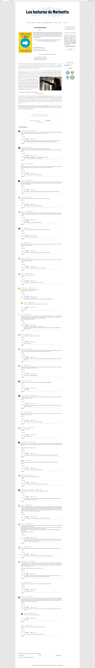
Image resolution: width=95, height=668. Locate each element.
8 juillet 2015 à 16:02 (27, 314)
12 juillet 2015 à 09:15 (33, 496)
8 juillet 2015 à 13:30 (29, 273)
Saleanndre (23, 596)
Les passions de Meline (24, 395)
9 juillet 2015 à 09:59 (32, 420)
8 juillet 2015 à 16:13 (32, 296)
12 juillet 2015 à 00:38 (29, 523)
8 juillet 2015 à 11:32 (32, 173)
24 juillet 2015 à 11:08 (28, 625)
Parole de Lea (23, 163)
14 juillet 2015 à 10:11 (32, 554)
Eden (22, 314)
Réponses (23, 153)
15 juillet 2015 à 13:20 (27, 582)
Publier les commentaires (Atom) (28, 657)
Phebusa (22, 625)
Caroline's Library (24, 441)
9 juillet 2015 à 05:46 (33, 395)
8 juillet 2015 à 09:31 (32, 130)
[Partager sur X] (47, 120)
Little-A (22, 147)
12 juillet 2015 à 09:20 (33, 516)
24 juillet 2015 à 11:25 (32, 607)
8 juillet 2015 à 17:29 (29, 348)
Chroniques (33, 22)
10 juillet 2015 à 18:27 (31, 427)
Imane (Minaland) (24, 561)
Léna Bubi (22, 380)
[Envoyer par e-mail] (45, 120)
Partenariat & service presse (47, 22)
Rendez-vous (38, 22)
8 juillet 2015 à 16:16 (28, 334)
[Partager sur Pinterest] (49, 120)
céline (22, 546)
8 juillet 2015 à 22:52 (29, 380)
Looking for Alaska (53, 63)
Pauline (22, 334)
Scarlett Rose (23, 180)
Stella (22, 228)
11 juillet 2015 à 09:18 (32, 467)
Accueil (28, 22)
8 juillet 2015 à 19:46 (27, 365)
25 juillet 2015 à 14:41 (32, 613)
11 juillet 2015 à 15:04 (38, 489)
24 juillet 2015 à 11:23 (32, 632)
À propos (60, 22)
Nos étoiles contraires (36, 63)
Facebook (70, 46)
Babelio (74, 46)
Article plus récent (22, 655)
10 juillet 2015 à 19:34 (33, 434)
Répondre (22, 134)
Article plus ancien (59, 655)
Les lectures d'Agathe (24, 130)
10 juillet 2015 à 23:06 (29, 460)
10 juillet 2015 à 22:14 (31, 441)
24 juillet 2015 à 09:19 (29, 596)
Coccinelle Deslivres (24, 287)
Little (22, 582)
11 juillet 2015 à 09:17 (32, 453)
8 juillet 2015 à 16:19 (32, 341)
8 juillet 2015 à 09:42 (28, 147)
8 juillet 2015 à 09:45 (32, 155)
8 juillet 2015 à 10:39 (29, 211)
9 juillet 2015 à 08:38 (32, 307)
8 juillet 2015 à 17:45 (31, 302)
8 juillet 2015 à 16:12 (32, 280)
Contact (65, 22)
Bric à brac (55, 22)
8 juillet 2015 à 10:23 (29, 180)
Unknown (22, 196)
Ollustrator (54, 665)
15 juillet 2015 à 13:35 (32, 589)
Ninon (22, 365)
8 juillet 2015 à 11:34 (32, 189)
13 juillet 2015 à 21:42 (27, 546)
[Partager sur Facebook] (48, 120)
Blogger (61, 665)
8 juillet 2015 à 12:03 (27, 242)
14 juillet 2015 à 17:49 (31, 561)
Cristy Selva (23, 475)
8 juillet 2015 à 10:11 (30, 163)
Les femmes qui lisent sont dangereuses (27, 489)
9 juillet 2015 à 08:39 (32, 373)
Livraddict (66, 46)
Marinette (25, 138)
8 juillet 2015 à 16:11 (32, 250)
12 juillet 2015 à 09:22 (33, 537)
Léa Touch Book (23, 427)
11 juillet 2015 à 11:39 (32, 482)
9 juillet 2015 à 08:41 (32, 403)
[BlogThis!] (46, 120)
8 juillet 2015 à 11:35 (32, 204)
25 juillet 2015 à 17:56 (32, 618)
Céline (22, 411)
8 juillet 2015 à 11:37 (32, 219)
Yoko (21, 242)
